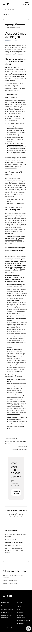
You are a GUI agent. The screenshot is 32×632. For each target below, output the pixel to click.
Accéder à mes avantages (10, 580)
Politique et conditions (23, 620)
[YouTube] (10, 597)
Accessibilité (20, 623)
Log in (27, 4)
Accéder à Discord (10, 539)
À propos (19, 606)
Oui (12, 515)
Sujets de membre (20, 24)
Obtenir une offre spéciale (19, 449)
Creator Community (6, 612)
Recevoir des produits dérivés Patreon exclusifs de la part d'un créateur (14, 550)
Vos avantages (11, 25)
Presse (19, 609)
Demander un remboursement (14, 542)
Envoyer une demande (16, 492)
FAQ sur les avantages (13, 27)
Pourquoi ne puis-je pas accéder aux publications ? (15, 535)
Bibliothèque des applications (6, 616)
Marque (3, 606)
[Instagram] (7, 597)
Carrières (20, 612)
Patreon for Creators (7, 609)
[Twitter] (4, 597)
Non (19, 515)
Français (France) (7, 628)
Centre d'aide (9, 24)
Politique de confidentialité (21, 616)
